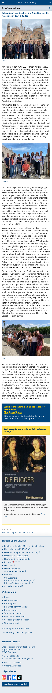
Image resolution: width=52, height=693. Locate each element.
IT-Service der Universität (16, 606)
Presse (7, 597)
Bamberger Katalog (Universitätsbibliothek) (24, 546)
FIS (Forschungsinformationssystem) (21, 552)
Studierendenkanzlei (13, 613)
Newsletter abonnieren (13, 684)
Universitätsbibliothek (14, 616)
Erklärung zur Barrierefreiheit (15, 628)
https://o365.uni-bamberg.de (17, 583)
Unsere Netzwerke (12, 662)
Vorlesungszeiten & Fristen (16, 619)
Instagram (4, 677)
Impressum (16, 532)
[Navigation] (3, 2)
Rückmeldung (10, 610)
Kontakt (5, 532)
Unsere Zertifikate (12, 665)
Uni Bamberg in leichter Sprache (17, 632)
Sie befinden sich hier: (11, 8)
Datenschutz (29, 532)
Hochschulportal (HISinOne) (17, 549)
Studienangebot (11, 623)
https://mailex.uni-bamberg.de (18, 580)
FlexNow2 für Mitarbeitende (17, 559)
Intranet (8, 562)
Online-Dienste (11, 568)
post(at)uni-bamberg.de (19, 658)
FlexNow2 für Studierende (16, 555)
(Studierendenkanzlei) (14, 571)
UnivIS (7, 574)
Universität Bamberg (26, 2)
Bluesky (14, 677)
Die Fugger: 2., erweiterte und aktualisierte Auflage (25, 430)
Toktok (19, 677)
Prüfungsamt (10, 603)
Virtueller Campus (12, 586)
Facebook (9, 677)
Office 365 (8, 565)
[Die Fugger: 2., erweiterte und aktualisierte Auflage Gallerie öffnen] (24, 468)
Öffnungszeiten (11, 600)
